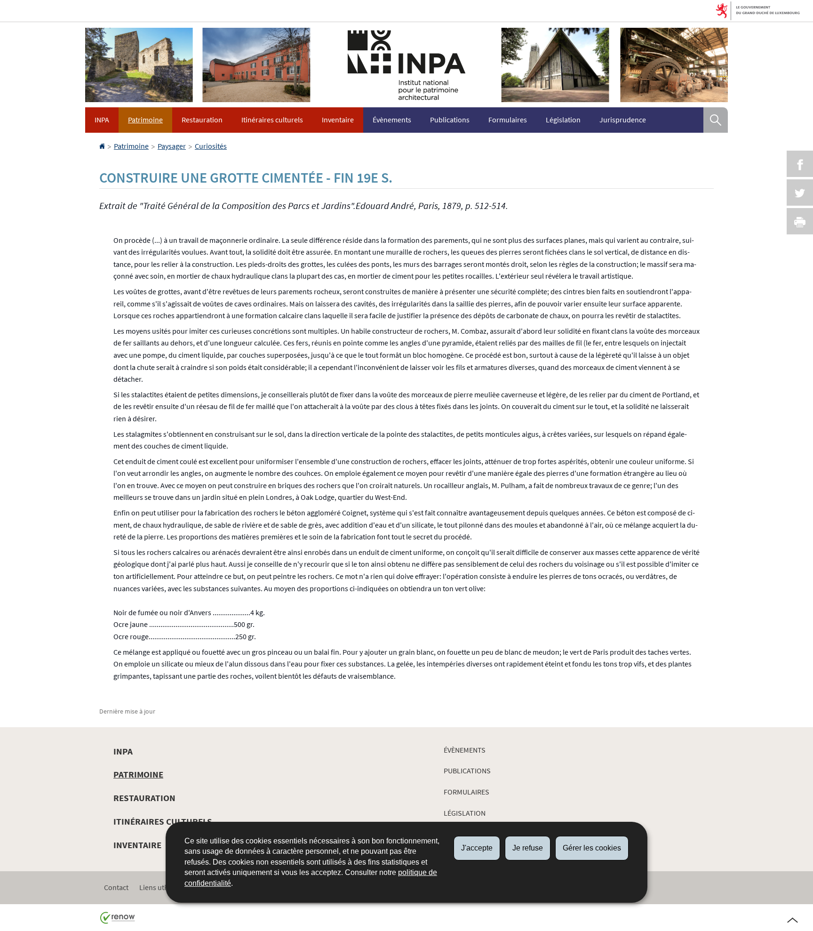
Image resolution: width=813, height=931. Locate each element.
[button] (715, 120)
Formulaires (507, 119)
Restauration (202, 119)
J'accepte (477, 848)
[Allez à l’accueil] (102, 146)
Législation (563, 119)
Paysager (172, 146)
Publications (450, 119)
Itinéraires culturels (272, 119)
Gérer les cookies (592, 848)
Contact (116, 887)
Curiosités (211, 146)
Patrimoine (145, 119)
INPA (102, 119)
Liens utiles (157, 887)
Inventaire (338, 119)
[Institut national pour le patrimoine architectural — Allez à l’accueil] (406, 64)
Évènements (392, 119)
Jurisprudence (622, 119)
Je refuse (527, 848)
